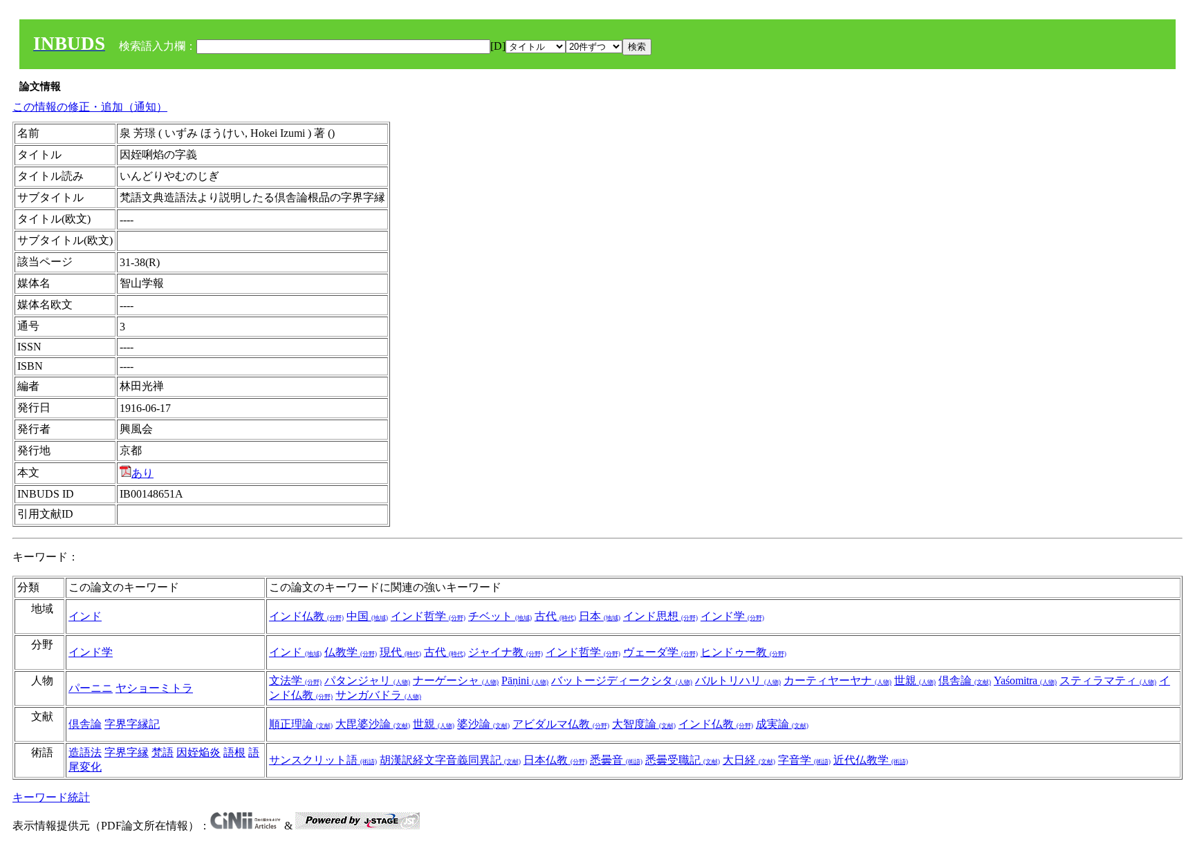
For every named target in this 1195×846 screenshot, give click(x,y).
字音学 (804, 760)
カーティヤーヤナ (837, 680)
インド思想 (660, 616)
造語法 (85, 752)
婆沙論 (483, 724)
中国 (367, 616)
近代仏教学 (870, 760)
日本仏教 (555, 760)
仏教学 (350, 652)
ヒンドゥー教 (743, 652)
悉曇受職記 (682, 760)
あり (142, 473)
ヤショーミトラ (154, 688)
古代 (555, 616)
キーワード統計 (51, 797)
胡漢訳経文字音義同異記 (450, 760)
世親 (915, 680)
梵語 (162, 752)
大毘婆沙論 (372, 724)
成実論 (782, 724)
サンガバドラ (378, 695)
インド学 (732, 616)
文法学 (295, 680)
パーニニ (90, 688)
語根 (234, 752)
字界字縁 (126, 752)
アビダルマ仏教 (560, 724)
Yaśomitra (1025, 680)
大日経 (749, 760)
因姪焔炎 (198, 752)
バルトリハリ (738, 680)
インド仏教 (306, 616)
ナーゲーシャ (456, 680)
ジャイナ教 (505, 652)
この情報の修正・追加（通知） (89, 107)
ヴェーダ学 (660, 652)
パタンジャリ (367, 680)
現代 (400, 652)
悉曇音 (616, 760)
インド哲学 (428, 616)
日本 (599, 616)
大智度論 (644, 724)
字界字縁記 (132, 724)
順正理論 (301, 724)
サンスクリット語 (323, 760)
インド (85, 616)
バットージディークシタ (621, 680)
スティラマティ (1107, 680)
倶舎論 (964, 680)
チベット (500, 616)
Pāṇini (524, 680)
